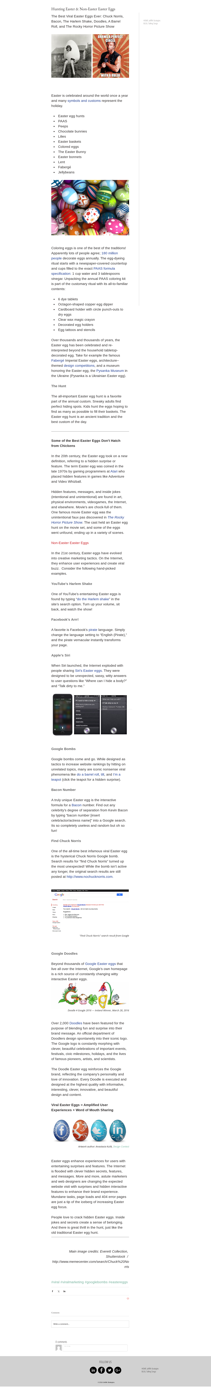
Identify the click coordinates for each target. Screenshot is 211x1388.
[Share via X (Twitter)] (58, 1291)
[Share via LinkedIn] (64, 1291)
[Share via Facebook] (52, 1291)
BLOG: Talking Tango (150, 23)
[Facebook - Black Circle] (101, 1370)
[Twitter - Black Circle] (109, 1370)
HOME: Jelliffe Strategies (151, 20)
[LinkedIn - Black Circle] (93, 1370)
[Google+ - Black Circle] (117, 1370)
